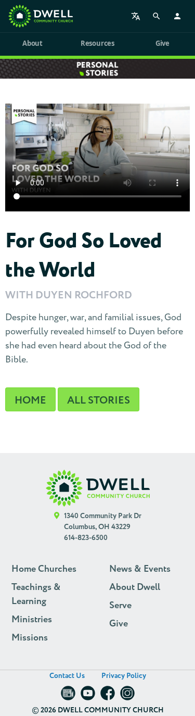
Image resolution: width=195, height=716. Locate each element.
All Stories (98, 400)
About (32, 43)
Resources (97, 43)
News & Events (140, 569)
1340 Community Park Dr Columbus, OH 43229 (102, 521)
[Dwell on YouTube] (88, 696)
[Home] (40, 16)
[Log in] (177, 16)
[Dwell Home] (98, 488)
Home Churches (43, 569)
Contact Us (67, 676)
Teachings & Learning (36, 594)
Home (30, 400)
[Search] (156, 16)
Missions (29, 638)
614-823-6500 (86, 538)
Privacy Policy (123, 676)
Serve (120, 605)
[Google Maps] (57, 527)
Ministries (31, 619)
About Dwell (134, 587)
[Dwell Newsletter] (68, 696)
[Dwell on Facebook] (107, 696)
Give (162, 43)
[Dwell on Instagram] (127, 696)
